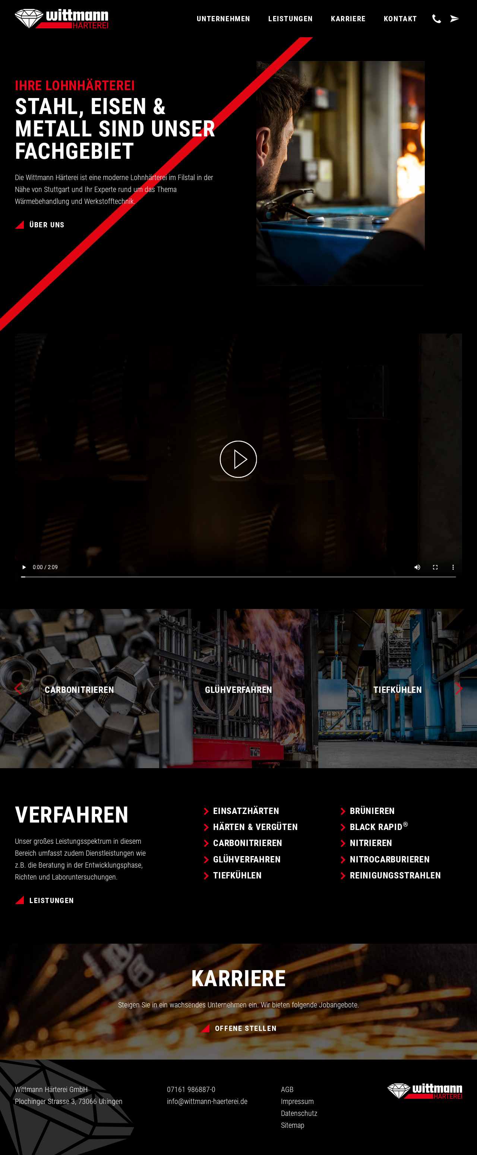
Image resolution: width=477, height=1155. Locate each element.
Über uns (47, 224)
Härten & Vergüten (255, 827)
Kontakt (400, 18)
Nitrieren (371, 843)
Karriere (348, 18)
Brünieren (372, 811)
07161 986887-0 (191, 1089)
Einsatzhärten (246, 811)
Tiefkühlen (237, 875)
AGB (287, 1089)
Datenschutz (299, 1113)
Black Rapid (379, 827)
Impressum (297, 1101)
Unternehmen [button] (223, 18)
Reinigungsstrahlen (395, 875)
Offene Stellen (246, 1028)
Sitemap (292, 1125)
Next (456, 688)
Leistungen (51, 900)
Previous (20, 688)
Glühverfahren (247, 859)
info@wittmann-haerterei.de (207, 1101)
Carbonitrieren (247, 843)
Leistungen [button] (290, 18)
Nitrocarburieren (390, 859)
